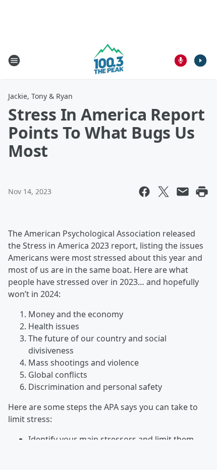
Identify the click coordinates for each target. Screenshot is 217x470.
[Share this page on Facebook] (144, 192)
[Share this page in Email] (183, 192)
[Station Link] (109, 60)
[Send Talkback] (181, 60)
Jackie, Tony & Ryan (40, 96)
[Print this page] (202, 192)
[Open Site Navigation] (14, 60)
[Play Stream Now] (200, 60)
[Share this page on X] (163, 192)
